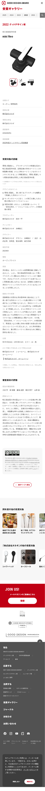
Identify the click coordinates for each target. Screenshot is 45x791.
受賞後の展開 (7, 688)
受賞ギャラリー (10, 702)
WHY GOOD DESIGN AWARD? (12, 670)
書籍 (16, 659)
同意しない (16, 781)
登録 (22, 601)
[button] (13, 82)
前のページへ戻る (24, 485)
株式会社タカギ (8, 114)
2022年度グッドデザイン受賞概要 (15, 143)
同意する (29, 781)
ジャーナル (8, 709)
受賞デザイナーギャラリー (11, 696)
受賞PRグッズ (7, 692)
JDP (14, 458)
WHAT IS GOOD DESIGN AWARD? (13, 651)
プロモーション (21, 692)
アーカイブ (6, 659)
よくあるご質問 (7, 677)
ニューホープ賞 (27, 674)
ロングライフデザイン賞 (10, 674)
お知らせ (7, 716)
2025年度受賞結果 (24, 655)
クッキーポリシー (30, 770)
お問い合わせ (9, 724)
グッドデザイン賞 (8, 655)
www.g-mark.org (34, 462)
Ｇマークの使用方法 (22, 688)
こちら (34, 468)
